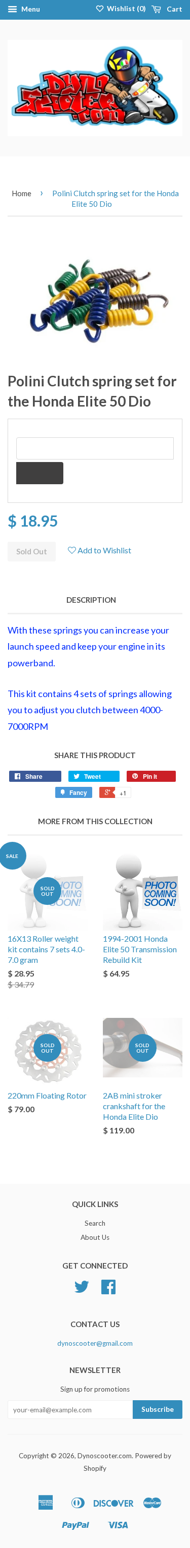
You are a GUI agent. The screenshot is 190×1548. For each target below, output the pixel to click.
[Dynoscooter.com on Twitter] (81, 1290)
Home (21, 193)
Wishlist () (125, 8)
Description (91, 599)
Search (95, 1223)
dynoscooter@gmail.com (95, 1343)
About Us (95, 1237)
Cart (173, 9)
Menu (30, 9)
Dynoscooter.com (105, 1456)
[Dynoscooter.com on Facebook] (108, 1290)
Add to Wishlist (103, 550)
